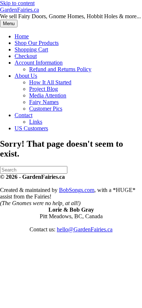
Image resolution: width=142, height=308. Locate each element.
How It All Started (50, 82)
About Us (26, 76)
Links (35, 122)
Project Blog (43, 89)
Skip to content (17, 3)
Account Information (39, 62)
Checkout (26, 56)
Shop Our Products (37, 43)
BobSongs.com (76, 190)
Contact (23, 115)
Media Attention (47, 95)
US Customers (31, 128)
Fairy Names (44, 102)
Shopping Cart (31, 49)
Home (22, 36)
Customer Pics (45, 108)
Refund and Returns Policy (60, 69)
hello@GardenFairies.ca (85, 229)
